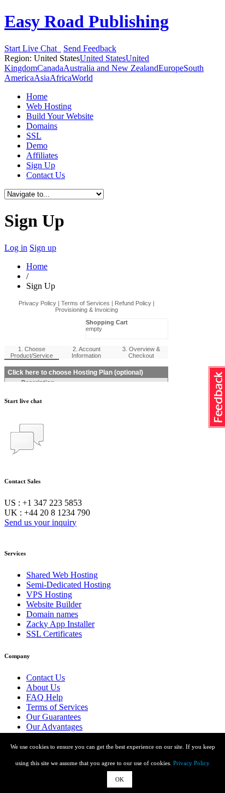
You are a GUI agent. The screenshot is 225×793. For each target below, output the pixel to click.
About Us (43, 687)
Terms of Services (57, 707)
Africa (61, 77)
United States (103, 58)
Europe (170, 68)
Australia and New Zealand (110, 68)
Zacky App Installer (60, 624)
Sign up (42, 247)
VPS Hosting (49, 594)
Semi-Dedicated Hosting (68, 584)
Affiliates (42, 155)
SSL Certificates (54, 633)
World (82, 77)
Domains (41, 126)
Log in (15, 247)
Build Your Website (59, 116)
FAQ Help (44, 697)
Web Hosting (49, 106)
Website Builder (53, 604)
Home (37, 96)
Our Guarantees (53, 716)
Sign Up (40, 165)
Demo (37, 145)
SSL (34, 135)
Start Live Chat (32, 48)
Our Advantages (54, 726)
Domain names (52, 614)
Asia (42, 77)
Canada (50, 68)
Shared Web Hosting (62, 574)
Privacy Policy (191, 763)
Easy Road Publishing (86, 21)
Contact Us (45, 175)
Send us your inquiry (40, 522)
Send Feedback (89, 48)
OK (119, 779)
